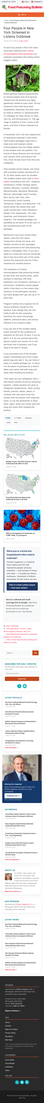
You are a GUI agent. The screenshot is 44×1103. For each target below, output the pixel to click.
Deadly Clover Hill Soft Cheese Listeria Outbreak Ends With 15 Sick (19, 844)
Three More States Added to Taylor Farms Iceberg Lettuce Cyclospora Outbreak (20, 815)
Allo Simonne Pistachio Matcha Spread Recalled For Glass (19, 713)
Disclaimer (9, 1036)
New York (26, 631)
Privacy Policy (10, 1033)
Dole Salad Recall (12, 629)
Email (8, 422)
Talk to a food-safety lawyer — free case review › (22, 586)
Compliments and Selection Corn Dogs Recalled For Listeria (19, 742)
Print (15, 422)
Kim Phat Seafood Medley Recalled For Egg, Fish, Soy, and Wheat (21, 703)
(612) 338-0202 (16, 1003)
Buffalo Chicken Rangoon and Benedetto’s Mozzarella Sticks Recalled (20, 722)
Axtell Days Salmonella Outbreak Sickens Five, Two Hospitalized (20, 834)
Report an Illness (11, 1029)
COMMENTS (38, 2)
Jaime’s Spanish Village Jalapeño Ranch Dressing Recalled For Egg (20, 732)
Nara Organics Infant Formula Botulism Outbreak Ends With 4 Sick (19, 825)
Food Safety (9, 1060)
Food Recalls (10, 1063)
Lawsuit (22, 629)
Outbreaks (15, 626)
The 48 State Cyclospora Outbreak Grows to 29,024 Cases (21, 854)
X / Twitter (17, 418)
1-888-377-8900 (19, 1006)
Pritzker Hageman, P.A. (24, 904)
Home (6, 20)
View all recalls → (11, 747)
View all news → (11, 970)
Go (35, 653)
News (8, 626)
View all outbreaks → (12, 859)
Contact (8, 1026)
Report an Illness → (12, 1011)
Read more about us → (13, 891)
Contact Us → (13, 796)
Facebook (28, 418)
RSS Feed (8, 1040)
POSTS (26, 2)
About (7, 1022)
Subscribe (22, 679)
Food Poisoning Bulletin (25, 7)
